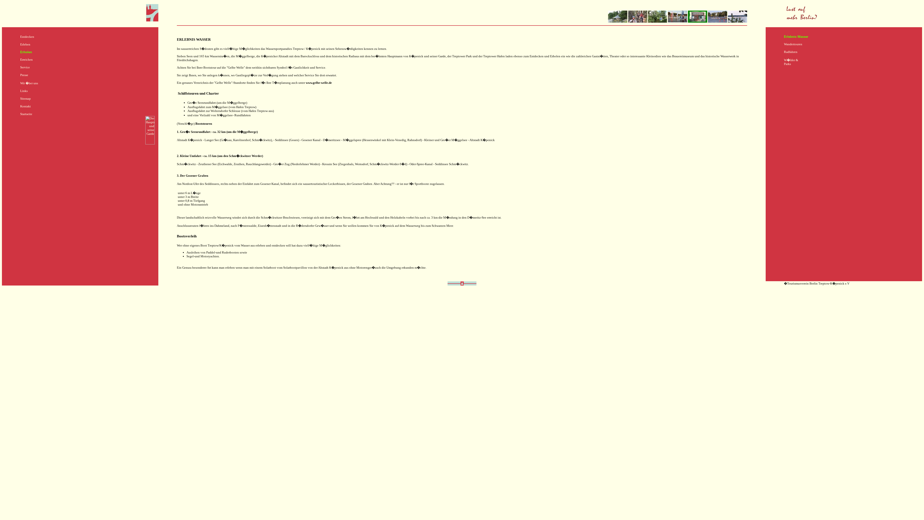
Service (25, 67)
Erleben (25, 44)
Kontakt (25, 106)
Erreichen (26, 59)
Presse (24, 75)
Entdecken (27, 37)
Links (24, 91)
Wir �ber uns (29, 83)
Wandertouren (793, 44)
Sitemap (25, 98)
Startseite (26, 114)
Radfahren (790, 52)
